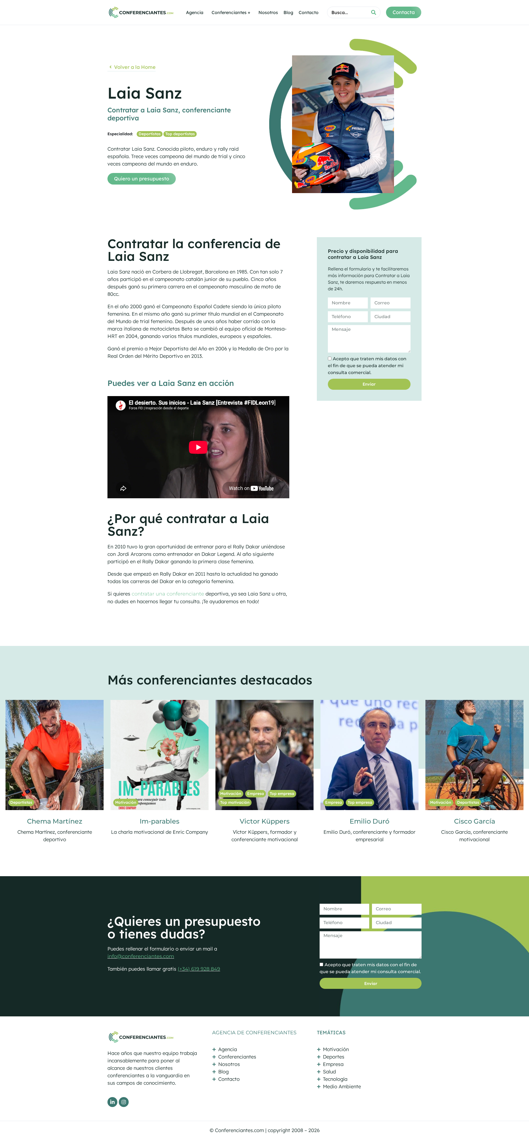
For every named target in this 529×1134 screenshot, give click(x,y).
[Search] (373, 12)
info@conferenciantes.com (140, 956)
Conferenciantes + (231, 12)
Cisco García (264, 821)
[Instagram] (124, 1102)
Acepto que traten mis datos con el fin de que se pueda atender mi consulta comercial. (367, 365)
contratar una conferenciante (167, 594)
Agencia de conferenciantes (254, 1033)
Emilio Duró (159, 821)
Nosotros (268, 12)
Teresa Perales (369, 821)
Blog (288, 12)
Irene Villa (474, 821)
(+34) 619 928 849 (199, 969)
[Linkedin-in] (112, 1102)
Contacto (309, 12)
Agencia (194, 12)
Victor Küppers (55, 821)
